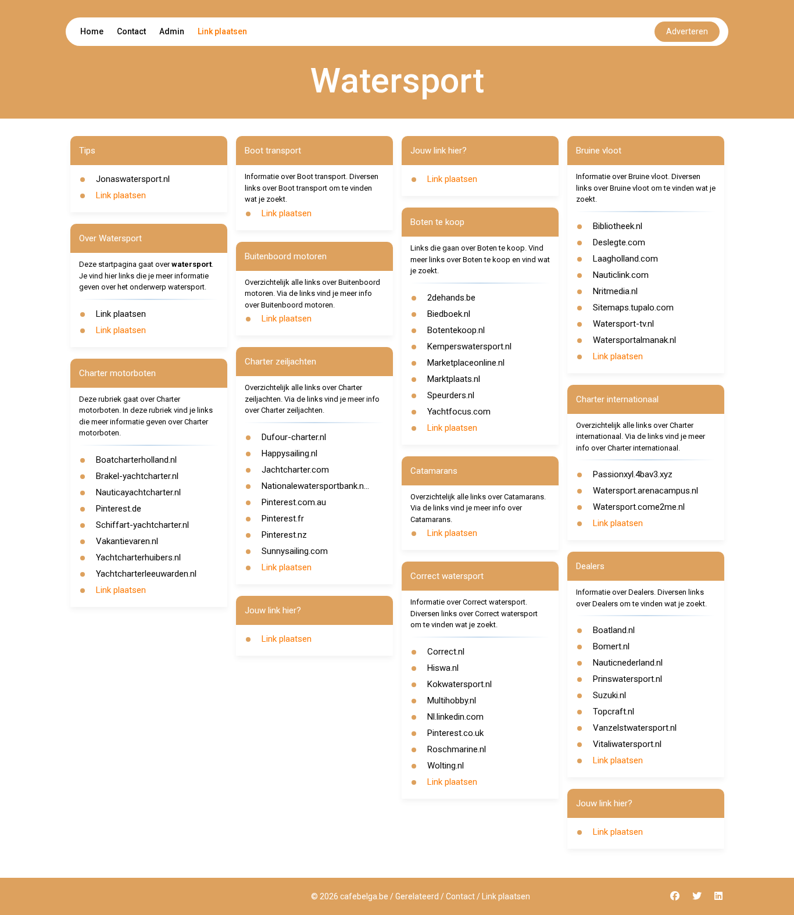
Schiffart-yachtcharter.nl (142, 525)
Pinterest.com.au (294, 502)
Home (91, 31)
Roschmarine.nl (456, 749)
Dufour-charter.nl (294, 437)
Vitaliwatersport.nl (627, 744)
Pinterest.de (118, 508)
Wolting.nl (445, 765)
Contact (131, 31)
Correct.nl (445, 651)
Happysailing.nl (289, 453)
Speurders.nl (450, 395)
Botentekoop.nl (456, 330)
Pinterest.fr (283, 518)
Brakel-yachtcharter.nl (137, 476)
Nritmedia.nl (615, 291)
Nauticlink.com (621, 275)
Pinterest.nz (284, 535)
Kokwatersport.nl (459, 684)
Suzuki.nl (609, 695)
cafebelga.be (364, 896)
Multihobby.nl (451, 700)
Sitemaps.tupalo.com (633, 307)
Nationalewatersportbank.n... (315, 486)
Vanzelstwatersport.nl (635, 728)
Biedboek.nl (448, 314)
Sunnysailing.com (295, 551)
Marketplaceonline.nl (466, 363)
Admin (171, 31)
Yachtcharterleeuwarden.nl (146, 574)
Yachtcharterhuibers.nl (138, 557)
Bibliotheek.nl (617, 226)
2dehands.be (451, 297)
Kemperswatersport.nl (469, 346)
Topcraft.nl (613, 711)
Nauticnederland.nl (628, 662)
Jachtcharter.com (295, 469)
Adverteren (687, 31)
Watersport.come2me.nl (639, 507)
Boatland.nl (614, 630)
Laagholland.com (625, 258)
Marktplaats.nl (453, 379)
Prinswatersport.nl (627, 679)
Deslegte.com (619, 242)
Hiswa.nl (443, 668)
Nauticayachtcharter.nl (138, 492)
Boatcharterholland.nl (136, 460)
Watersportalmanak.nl (634, 340)
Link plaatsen (222, 31)
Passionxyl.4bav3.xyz (633, 474)
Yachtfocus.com (459, 411)
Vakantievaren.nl (127, 541)
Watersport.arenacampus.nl (645, 490)
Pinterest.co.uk (455, 733)
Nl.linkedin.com (455, 717)
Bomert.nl (611, 646)
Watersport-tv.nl (623, 324)
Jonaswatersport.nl (133, 179)
